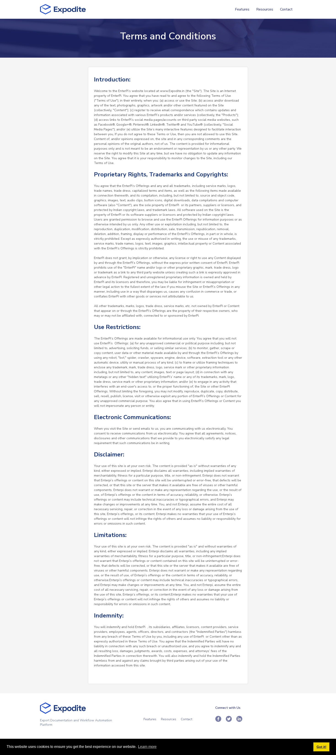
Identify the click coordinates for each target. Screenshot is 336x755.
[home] (63, 9)
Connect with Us (227, 708)
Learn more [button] (147, 747)
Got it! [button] (321, 747)
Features (242, 9)
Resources (264, 9)
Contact (286, 9)
